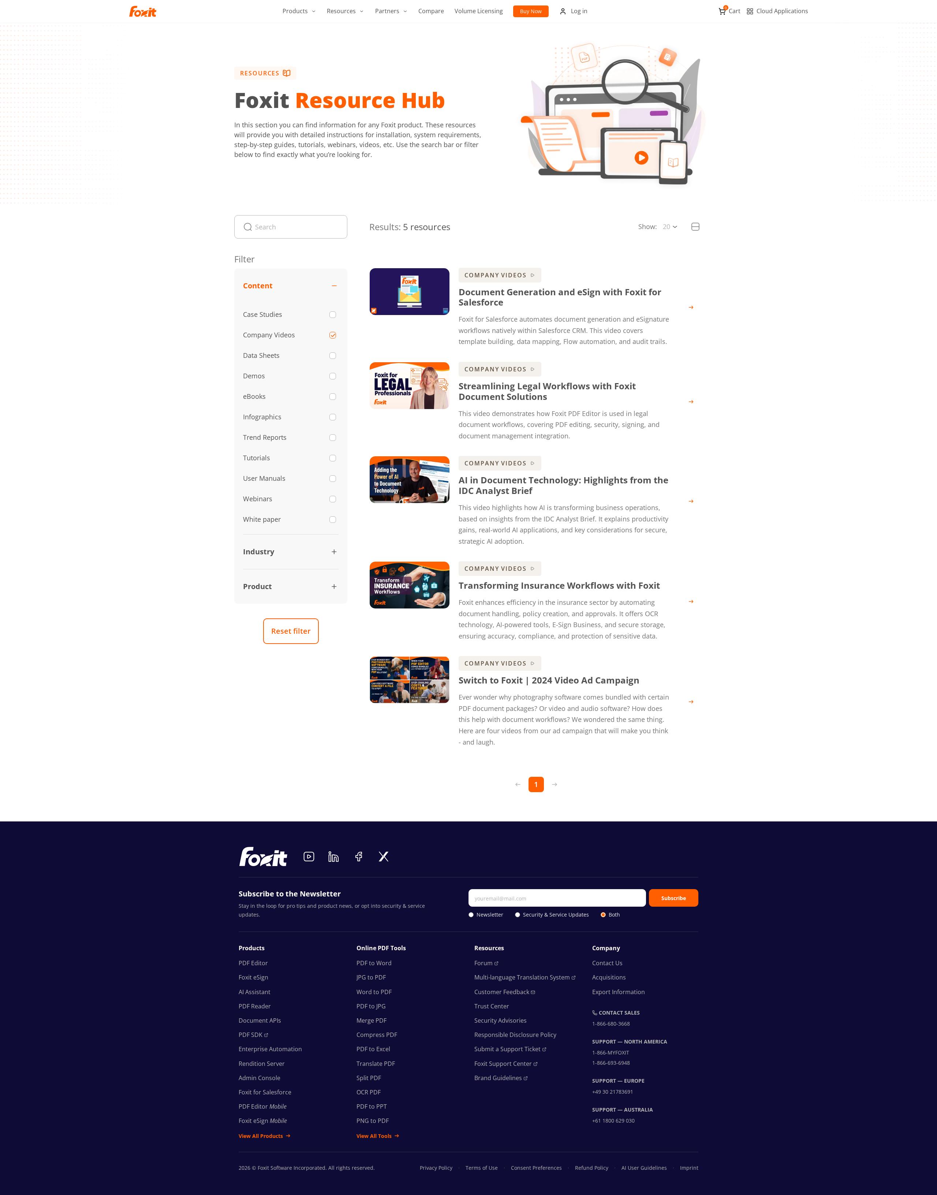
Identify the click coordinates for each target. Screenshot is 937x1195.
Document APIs (260, 1020)
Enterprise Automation (270, 1049)
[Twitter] (383, 856)
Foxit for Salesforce (265, 1092)
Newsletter (490, 914)
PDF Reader (255, 1006)
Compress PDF (376, 1035)
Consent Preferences (536, 1167)
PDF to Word (374, 963)
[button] (300, 11)
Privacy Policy (436, 1167)
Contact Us (607, 963)
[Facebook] (358, 856)
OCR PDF (368, 1092)
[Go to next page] (554, 784)
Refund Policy (591, 1167)
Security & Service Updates (556, 914)
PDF (250, 1035)
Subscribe (673, 898)
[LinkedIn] (334, 856)
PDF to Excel (373, 1049)
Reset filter (291, 631)
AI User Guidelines (644, 1167)
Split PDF (368, 1078)
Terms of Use (482, 1167)
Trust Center (491, 1006)
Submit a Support (507, 1049)
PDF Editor (253, 963)
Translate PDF (375, 1064)
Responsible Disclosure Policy (515, 1035)
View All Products (261, 1135)
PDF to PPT (371, 1106)
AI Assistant (254, 992)
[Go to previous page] (518, 784)
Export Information (618, 992)
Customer (501, 992)
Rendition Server (262, 1064)
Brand (498, 1078)
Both (614, 914)
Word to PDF (374, 992)
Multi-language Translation (522, 977)
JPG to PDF (371, 977)
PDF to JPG (371, 1006)
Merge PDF (371, 1020)
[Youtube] (309, 856)
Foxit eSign (253, 977)
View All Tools (374, 1135)
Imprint (689, 1167)
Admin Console (259, 1078)
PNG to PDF (372, 1121)
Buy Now (531, 11)
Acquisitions (609, 977)
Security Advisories (500, 1020)
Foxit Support (503, 1064)
